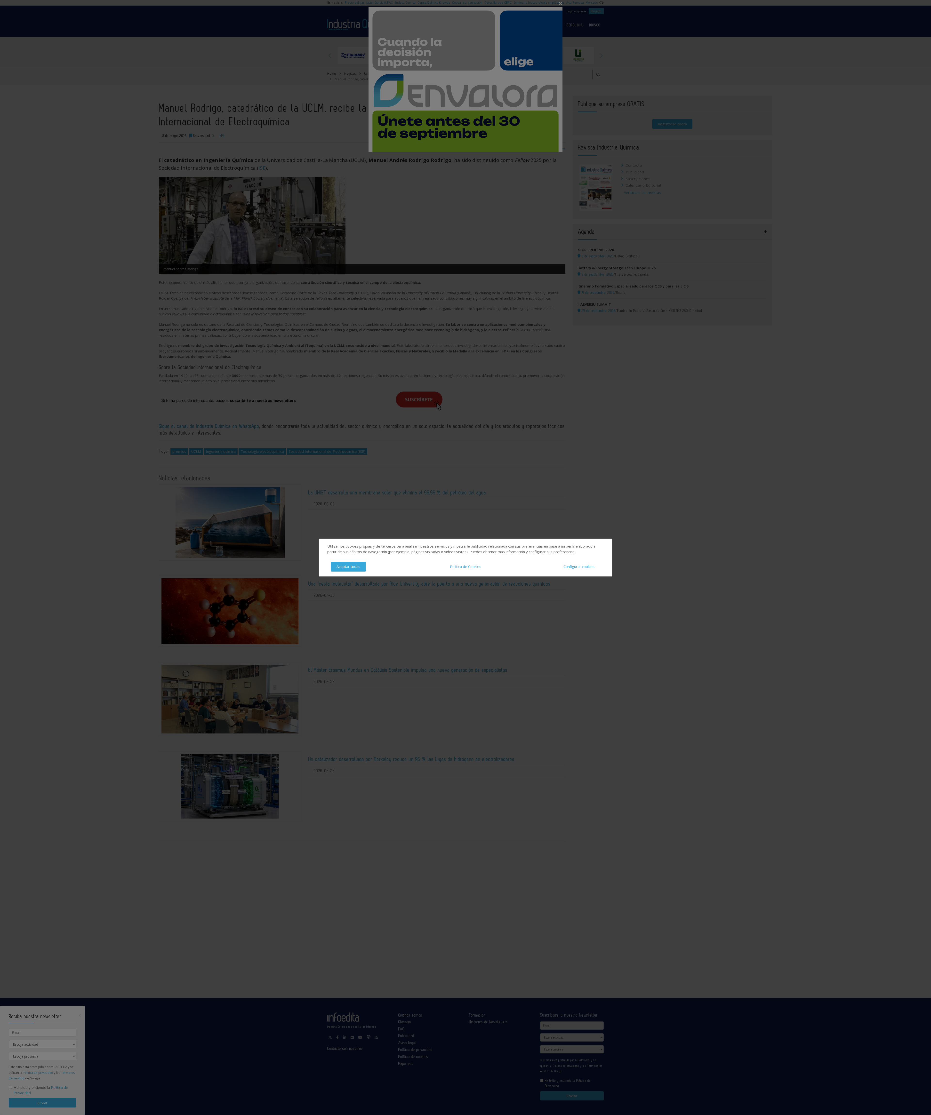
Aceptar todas (348, 566)
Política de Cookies (465, 566)
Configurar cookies (578, 566)
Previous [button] (329, 55)
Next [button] (601, 55)
